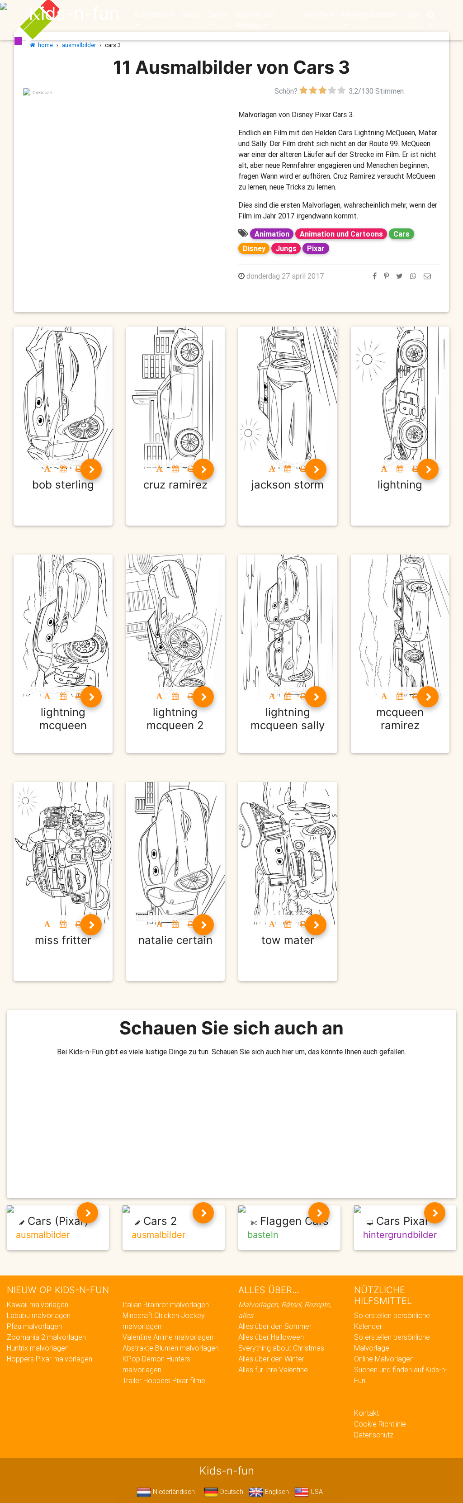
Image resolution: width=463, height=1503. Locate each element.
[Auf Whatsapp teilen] (413, 275)
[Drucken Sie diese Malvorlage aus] (79, 468)
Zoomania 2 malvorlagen (46, 1337)
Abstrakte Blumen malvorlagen (171, 1347)
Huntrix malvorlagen (38, 1347)
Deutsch (230, 1492)
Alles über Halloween (271, 1337)
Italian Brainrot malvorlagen (166, 1304)
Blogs (191, 14)
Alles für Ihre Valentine (273, 1369)
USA (316, 1492)
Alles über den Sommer (275, 1326)
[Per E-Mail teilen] (427, 275)
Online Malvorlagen (384, 1358)
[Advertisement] (124, 159)
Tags (411, 14)
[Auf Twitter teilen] (399, 275)
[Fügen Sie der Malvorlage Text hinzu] (47, 468)
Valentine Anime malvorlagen (168, 1337)
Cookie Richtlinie (380, 1423)
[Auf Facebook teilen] (375, 275)
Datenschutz (373, 1434)
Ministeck (318, 14)
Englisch (276, 1492)
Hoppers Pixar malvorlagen (49, 1358)
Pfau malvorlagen (34, 1326)
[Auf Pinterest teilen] (386, 275)
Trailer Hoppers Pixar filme (164, 1380)
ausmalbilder (79, 45)
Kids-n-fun (73, 13)
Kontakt (366, 1413)
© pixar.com (42, 92)
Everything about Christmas (281, 1347)
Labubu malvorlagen (39, 1315)
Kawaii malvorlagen (37, 1304)
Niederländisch (173, 1492)
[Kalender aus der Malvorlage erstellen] (63, 468)
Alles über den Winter (271, 1358)
